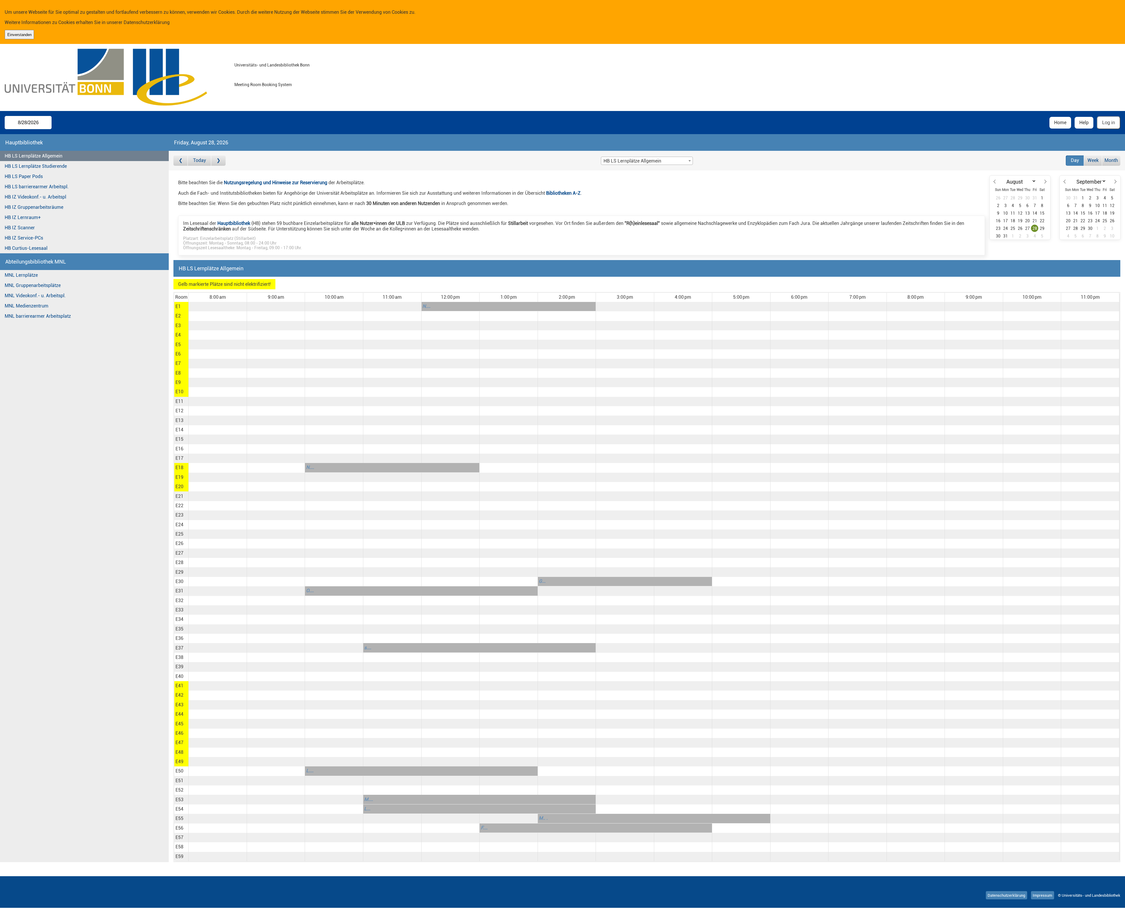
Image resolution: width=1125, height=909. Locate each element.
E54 (179, 809)
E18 (179, 467)
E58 (179, 847)
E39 (179, 666)
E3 (178, 325)
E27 (179, 553)
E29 (179, 572)
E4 (178, 335)
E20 (179, 486)
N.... (426, 306)
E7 (178, 363)
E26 (179, 543)
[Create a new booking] (217, 306)
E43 (179, 705)
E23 (179, 515)
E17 (179, 458)
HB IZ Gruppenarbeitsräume (34, 207)
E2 (178, 316)
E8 (178, 373)
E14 (179, 430)
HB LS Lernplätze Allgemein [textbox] (632, 161)
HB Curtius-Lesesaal (26, 248)
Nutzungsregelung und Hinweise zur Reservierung (275, 182)
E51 (179, 780)
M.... (368, 799)
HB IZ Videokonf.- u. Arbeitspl (35, 197)
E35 (179, 629)
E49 (179, 761)
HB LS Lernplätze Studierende (36, 166)
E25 (179, 534)
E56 (179, 828)
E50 (179, 771)
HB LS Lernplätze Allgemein (33, 156)
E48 (179, 752)
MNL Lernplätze (21, 275)
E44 (179, 714)
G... (542, 581)
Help (1084, 122)
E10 (179, 391)
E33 (179, 610)
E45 (179, 724)
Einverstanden (19, 35)
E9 (178, 382)
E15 (179, 439)
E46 (179, 733)
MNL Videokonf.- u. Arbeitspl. (35, 295)
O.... (310, 590)
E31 (179, 591)
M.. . (543, 818)
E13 (179, 420)
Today (199, 160)
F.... (484, 828)
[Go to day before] (180, 161)
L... (367, 808)
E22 (179, 505)
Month (1111, 160)
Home (1060, 122)
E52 (179, 790)
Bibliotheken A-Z (563, 193)
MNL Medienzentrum (26, 306)
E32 (179, 600)
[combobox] (647, 161)
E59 (179, 856)
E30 (179, 581)
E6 (178, 354)
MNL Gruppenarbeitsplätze (33, 285)
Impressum (1042, 895)
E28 (179, 562)
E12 (179, 411)
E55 (179, 818)
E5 (178, 344)
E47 (179, 742)
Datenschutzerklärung (147, 22)
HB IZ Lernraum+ (23, 217)
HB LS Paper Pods (24, 176)
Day (1075, 160)
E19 (179, 477)
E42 (179, 695)
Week (1093, 160)
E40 (179, 676)
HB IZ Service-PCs (24, 238)
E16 (179, 449)
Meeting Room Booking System (263, 84)
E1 (178, 306)
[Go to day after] (218, 161)
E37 (179, 648)
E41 (179, 685)
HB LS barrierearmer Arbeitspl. (37, 186)
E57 (179, 837)
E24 (179, 524)
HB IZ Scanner (20, 227)
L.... (309, 770)
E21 (179, 496)
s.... (367, 647)
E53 (179, 799)
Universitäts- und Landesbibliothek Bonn (272, 65)
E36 (179, 638)
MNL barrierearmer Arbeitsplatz (38, 316)
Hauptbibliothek (233, 223)
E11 (179, 401)
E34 (179, 619)
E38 (179, 657)
